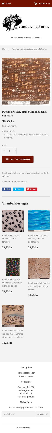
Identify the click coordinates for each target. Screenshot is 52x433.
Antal (4, 145)
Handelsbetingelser (26, 373)
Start (4, 49)
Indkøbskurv (44, 3)
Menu (8, 3)
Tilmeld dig (42, 414)
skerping (26, 428)
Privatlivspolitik (26, 376)
